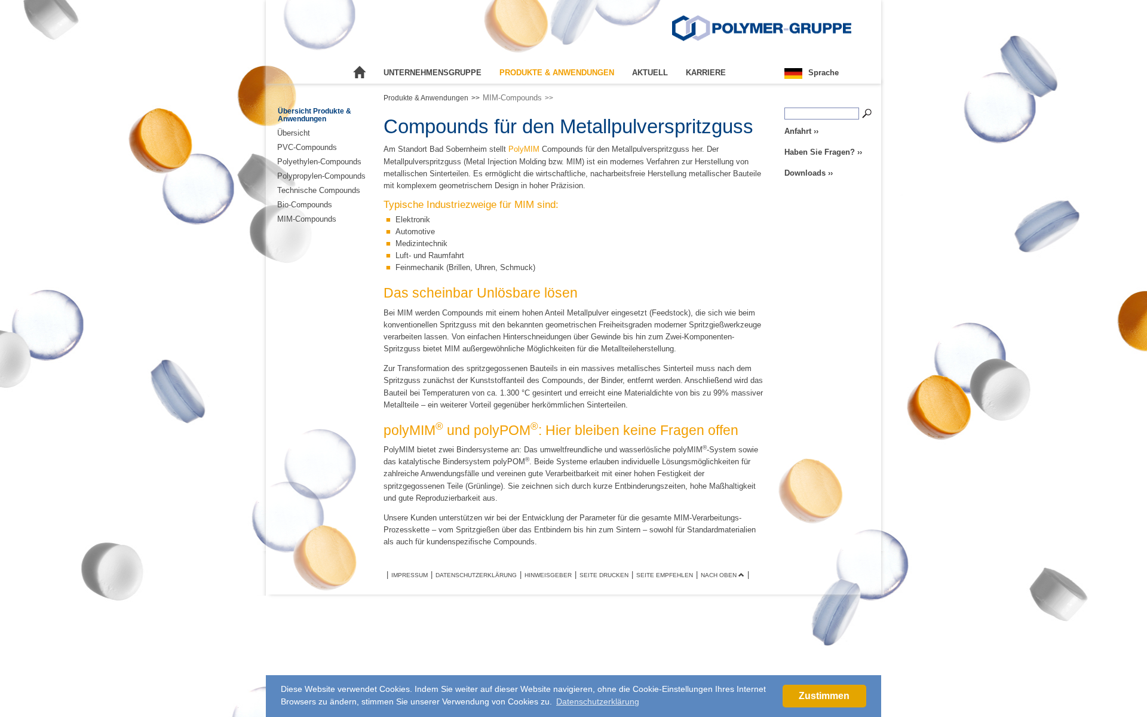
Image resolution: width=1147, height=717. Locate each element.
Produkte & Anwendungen (556, 72)
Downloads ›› (808, 172)
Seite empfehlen (664, 575)
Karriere (706, 72)
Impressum (409, 575)
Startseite (360, 73)
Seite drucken (603, 575)
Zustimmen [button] (824, 696)
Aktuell (650, 72)
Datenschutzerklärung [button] (597, 701)
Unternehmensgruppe (433, 72)
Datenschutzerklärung (476, 575)
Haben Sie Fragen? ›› (823, 152)
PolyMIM (523, 149)
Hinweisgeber (548, 575)
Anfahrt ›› (801, 131)
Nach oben (719, 575)
